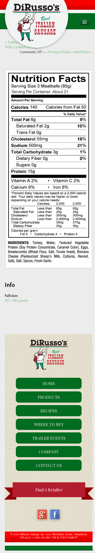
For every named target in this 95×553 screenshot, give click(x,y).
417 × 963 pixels (16, 301)
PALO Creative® (68, 537)
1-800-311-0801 (42, 537)
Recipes (48, 410)
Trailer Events (49, 438)
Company (49, 451)
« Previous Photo (58, 52)
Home (49, 383)
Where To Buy (49, 424)
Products (49, 397)
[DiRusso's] (36, 15)
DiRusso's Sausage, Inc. (32, 534)
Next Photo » (83, 52)
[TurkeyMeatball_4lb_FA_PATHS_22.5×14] (49, 169)
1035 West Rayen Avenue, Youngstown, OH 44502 (53, 536)
